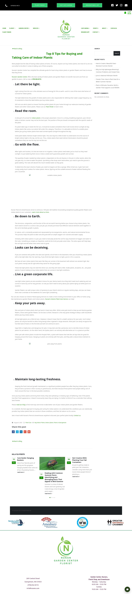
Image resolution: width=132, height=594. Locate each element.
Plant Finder (7, 32)
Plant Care (28, 422)
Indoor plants (49, 422)
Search (97, 49)
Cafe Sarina (85, 28)
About (104, 28)
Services (35, 28)
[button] (50, 497)
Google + (25, 431)
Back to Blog (18, 49)
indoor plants (36, 118)
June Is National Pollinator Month (107, 75)
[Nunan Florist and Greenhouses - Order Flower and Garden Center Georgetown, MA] (66, 30)
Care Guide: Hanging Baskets (25, 459)
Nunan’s (14, 77)
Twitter (17, 431)
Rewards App (85, 32)
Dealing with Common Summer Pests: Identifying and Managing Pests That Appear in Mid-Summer (54, 477)
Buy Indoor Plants (40, 422)
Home (4, 28)
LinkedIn (21, 431)
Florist (11, 28)
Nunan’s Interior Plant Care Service (56, 299)
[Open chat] (127, 589)
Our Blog (114, 28)
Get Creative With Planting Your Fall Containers (79, 460)
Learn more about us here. (40, 212)
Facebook (13, 431)
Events (95, 28)
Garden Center (24, 28)
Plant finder (50, 107)
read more (20, 472)
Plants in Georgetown (60, 422)
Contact (95, 32)
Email (29, 431)
